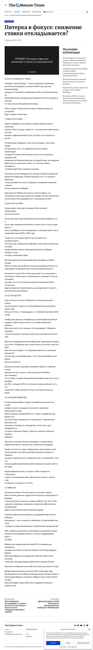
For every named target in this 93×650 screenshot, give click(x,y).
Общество (26, 12)
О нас (7, 629)
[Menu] (5, 5)
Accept (53, 643)
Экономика (36, 12)
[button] (89, 629)
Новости (8, 12)
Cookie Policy (63, 646)
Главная (7, 15)
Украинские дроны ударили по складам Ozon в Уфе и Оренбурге (75, 90)
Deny (68, 643)
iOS (27, 634)
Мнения (17, 12)
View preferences (83, 643)
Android (29, 636)
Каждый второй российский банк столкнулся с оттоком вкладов (74, 81)
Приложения (31, 629)
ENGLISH (49, 12)
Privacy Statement (72, 646)
